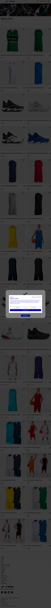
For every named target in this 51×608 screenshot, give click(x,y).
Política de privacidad (36, 297)
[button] (12, 297)
